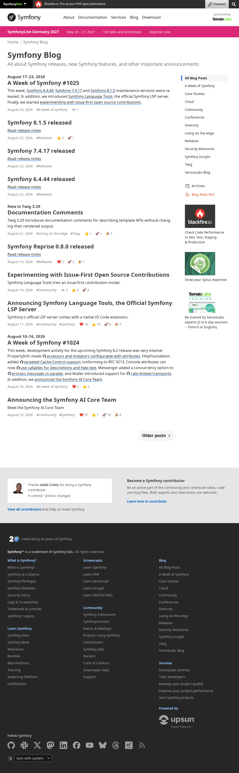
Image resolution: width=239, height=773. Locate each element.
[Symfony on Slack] (24, 745)
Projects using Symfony (101, 635)
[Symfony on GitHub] (11, 745)
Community (46, 290)
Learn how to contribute (146, 501)
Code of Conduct (96, 663)
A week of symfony (51, 109)
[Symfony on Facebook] (76, 745)
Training (14, 670)
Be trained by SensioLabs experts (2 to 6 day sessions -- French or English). (206, 322)
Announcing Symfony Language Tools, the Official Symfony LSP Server (89, 306)
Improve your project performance (186, 691)
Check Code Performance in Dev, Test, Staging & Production (204, 237)
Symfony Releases (21, 588)
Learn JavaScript (96, 581)
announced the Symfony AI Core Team (68, 379)
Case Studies (195, 93)
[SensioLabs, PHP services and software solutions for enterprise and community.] (222, 19)
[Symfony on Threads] (116, 745)
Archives (198, 186)
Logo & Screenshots (22, 602)
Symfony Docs (18, 635)
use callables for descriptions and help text (58, 367)
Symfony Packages (21, 581)
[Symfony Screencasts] (129, 745)
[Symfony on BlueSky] (102, 745)
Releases (44, 138)
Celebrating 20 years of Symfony (46, 539)
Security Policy (18, 595)
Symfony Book (18, 642)
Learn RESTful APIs (98, 595)
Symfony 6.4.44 (40, 90)
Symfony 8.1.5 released (39, 122)
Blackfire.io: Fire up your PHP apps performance (74, 4)
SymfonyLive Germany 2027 (33, 31)
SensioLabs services (174, 670)
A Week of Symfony (199, 86)
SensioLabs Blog (197, 172)
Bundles (13, 656)
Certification (16, 684)
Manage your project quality (181, 684)
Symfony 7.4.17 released (41, 150)
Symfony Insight (197, 156)
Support (89, 677)
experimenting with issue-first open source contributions (90, 102)
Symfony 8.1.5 (103, 90)
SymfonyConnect (96, 621)
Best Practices (18, 663)
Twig (75, 233)
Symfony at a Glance (23, 574)
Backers (89, 656)
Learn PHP (91, 574)
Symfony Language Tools (90, 96)
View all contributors (24, 509)
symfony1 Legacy (20, 616)
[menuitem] (205, 78)
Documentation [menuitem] (92, 17)
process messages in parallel (37, 373)
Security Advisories (199, 149)
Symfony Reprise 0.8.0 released (50, 246)
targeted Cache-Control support (52, 361)
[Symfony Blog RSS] (142, 745)
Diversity (191, 125)
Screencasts (92, 560)
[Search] (234, 4)
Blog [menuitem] (134, 17)
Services (165, 663)
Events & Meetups (97, 628)
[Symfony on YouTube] (89, 745)
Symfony (13, 4)
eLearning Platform (22, 677)
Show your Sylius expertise (206, 279)
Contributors (93, 642)
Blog (162, 560)
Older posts (154, 435)
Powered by (168, 708)
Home (12, 42)
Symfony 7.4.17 (68, 90)
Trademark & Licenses (24, 609)
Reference (15, 649)
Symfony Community (99, 614)
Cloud (189, 101)
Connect (219, 4)
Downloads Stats (96, 670)
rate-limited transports (151, 373)
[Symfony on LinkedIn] (63, 745)
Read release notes (24, 130)
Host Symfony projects (176, 697)
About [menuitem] (68, 17)
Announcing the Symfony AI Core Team (61, 399)
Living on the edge (52, 233)
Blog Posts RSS (203, 194)
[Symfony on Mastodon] (50, 745)
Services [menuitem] (118, 17)
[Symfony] (32, 17)
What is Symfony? (21, 560)
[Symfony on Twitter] (37, 745)
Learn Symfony (19, 628)
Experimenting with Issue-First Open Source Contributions (88, 274)
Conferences (194, 117)
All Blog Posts (196, 78)
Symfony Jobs (93, 649)
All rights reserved (89, 551)
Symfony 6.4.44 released (41, 179)
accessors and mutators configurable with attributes (93, 356)
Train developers (172, 677)
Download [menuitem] (151, 17)
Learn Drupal (93, 588)
